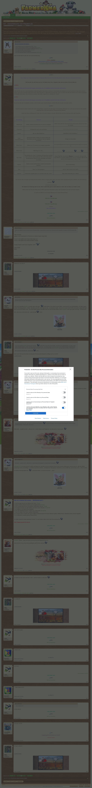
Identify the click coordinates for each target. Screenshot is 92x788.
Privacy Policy (54, 418)
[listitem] (46, 389)
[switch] (64, 392)
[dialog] (46, 394)
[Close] (71, 369)
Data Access (46, 418)
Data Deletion (38, 418)
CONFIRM (35, 413)
